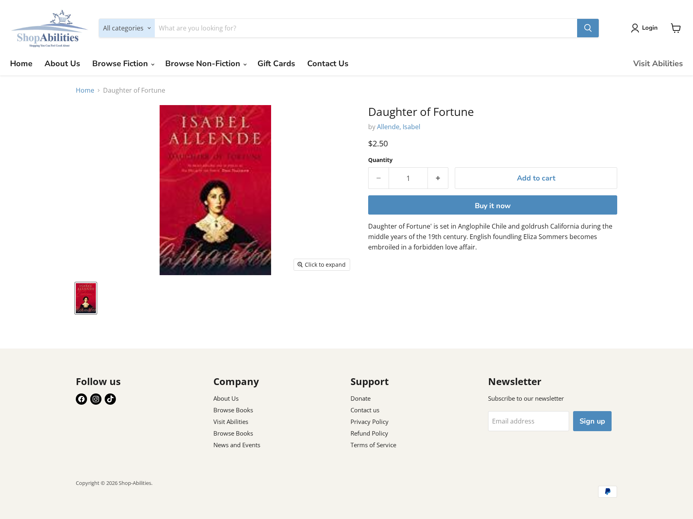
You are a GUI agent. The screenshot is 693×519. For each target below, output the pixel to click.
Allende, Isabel (398, 126)
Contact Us (328, 63)
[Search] (588, 28)
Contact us (365, 410)
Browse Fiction (121, 63)
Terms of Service (373, 445)
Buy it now (493, 206)
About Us (62, 63)
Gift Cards (276, 63)
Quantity (380, 160)
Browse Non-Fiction (203, 63)
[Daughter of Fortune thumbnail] (86, 298)
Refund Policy (369, 433)
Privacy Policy (370, 422)
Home (21, 63)
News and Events (236, 445)
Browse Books (233, 410)
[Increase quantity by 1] (438, 178)
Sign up (592, 421)
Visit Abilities (658, 63)
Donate (361, 398)
